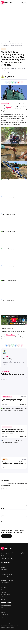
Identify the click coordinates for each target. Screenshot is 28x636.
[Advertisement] (14, 24)
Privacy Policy (4, 572)
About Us (3, 567)
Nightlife (3, 599)
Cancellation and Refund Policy (8, 627)
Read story (22, 404)
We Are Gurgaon (9, 76)
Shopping (3, 587)
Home (2, 41)
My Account (4, 610)
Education (3, 592)
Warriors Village (10, 335)
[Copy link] (22, 82)
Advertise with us (5, 576)
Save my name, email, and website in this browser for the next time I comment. (12, 531)
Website (3, 522)
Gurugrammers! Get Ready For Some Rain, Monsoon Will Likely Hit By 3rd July (14, 462)
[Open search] (22, 2)
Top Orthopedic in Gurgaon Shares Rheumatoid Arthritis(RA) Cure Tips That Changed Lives (13, 431)
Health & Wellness (7, 396)
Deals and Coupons (6, 605)
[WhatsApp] (12, 82)
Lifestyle (7, 41)
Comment (4, 488)
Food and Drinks (5, 582)
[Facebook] (6, 82)
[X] (9, 82)
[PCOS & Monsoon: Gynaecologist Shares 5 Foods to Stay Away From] (14, 386)
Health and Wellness (6, 594)
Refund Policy (4, 614)
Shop (2, 607)
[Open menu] (25, 2)
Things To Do (4, 585)
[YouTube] (8, 558)
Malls (2, 597)
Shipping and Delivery (6, 617)
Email (3, 515)
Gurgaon (8, 107)
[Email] (18, 82)
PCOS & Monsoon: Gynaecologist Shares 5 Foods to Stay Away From (12, 400)
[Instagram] (5, 558)
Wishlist (3, 612)
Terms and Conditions (6, 574)
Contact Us (4, 569)
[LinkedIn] (15, 82)
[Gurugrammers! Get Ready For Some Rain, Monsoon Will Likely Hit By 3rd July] (14, 448)
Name (3, 508)
